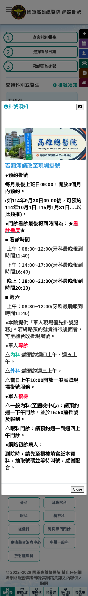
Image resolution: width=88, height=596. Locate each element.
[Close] (80, 107)
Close (77, 489)
